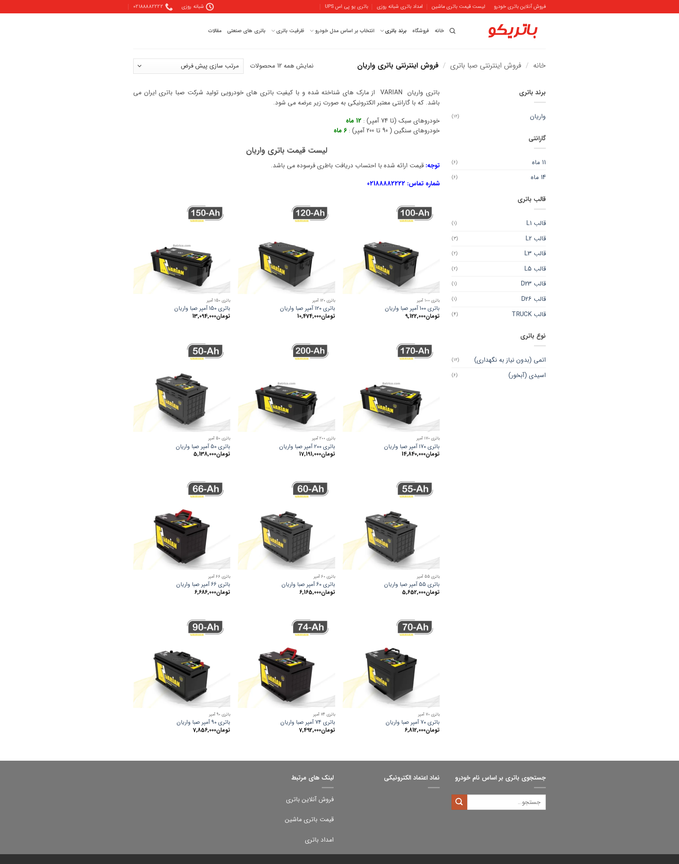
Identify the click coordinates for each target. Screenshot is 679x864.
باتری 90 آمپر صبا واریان (203, 723)
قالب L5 (535, 269)
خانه (439, 31)
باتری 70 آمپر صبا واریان (412, 723)
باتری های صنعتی (246, 31)
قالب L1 (536, 223)
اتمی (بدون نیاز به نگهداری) (510, 360)
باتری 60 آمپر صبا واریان (308, 585)
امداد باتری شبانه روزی (400, 7)
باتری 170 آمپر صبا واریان (412, 447)
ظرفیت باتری (290, 31)
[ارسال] (459, 802)
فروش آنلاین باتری (310, 799)
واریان (538, 116)
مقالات (215, 31)
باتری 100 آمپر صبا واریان (412, 309)
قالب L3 (535, 253)
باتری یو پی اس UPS (346, 7)
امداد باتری (319, 840)
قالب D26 (533, 299)
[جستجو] (452, 31)
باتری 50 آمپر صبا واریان (203, 447)
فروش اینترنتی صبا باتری (485, 65)
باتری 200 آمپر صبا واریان (307, 447)
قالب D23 (533, 284)
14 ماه (538, 177)
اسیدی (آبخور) (527, 375)
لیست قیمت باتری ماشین (458, 7)
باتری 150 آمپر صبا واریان (202, 309)
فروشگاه (420, 31)
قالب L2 (535, 238)
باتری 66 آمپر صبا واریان (203, 585)
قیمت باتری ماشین (309, 819)
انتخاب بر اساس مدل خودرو (344, 31)
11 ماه (539, 162)
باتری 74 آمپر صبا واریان (307, 723)
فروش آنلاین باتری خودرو (520, 7)
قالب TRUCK (529, 314)
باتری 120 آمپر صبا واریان (307, 309)
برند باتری (395, 31)
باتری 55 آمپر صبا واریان (412, 585)
